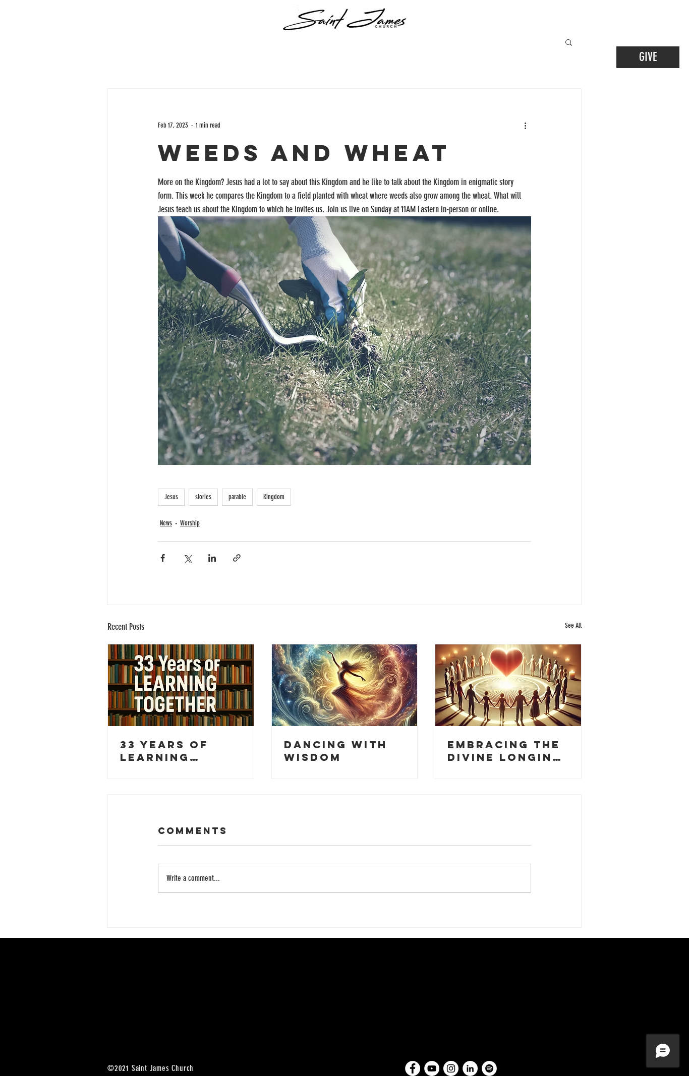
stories (203, 497)
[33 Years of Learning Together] (181, 685)
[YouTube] (431, 1068)
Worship (190, 523)
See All (573, 625)
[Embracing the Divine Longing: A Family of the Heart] (508, 685)
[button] (568, 42)
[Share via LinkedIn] (212, 558)
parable (237, 497)
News (166, 523)
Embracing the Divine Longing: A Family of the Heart (507, 750)
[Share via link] (237, 558)
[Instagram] (450, 1068)
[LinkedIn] (470, 1068)
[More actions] (525, 125)
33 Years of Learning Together (164, 750)
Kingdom (273, 497)
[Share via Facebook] (162, 558)
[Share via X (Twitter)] (187, 558)
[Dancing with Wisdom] (345, 685)
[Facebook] (412, 1068)
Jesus (171, 497)
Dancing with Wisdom (335, 750)
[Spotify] (489, 1068)
